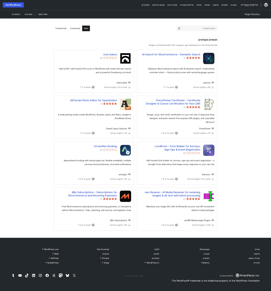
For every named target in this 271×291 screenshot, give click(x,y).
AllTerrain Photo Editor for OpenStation (93, 100)
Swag (105, 262)
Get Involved (103, 249)
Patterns (205, 262)
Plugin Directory (252, 14)
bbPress (54, 258)
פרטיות (257, 262)
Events (106, 254)
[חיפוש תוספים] (179, 28)
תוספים (206, 258)
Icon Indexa (110, 54)
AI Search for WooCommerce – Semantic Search (171, 54)
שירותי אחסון (254, 258)
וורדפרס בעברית (226, 276)
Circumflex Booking (105, 146)
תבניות (206, 254)
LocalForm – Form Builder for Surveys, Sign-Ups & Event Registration (177, 148)
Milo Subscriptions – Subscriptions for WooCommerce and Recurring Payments (92, 194)
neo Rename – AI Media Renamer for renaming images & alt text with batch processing (172, 194)
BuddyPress (52, 262)
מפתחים (155, 258)
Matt (55, 254)
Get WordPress (13, 5)
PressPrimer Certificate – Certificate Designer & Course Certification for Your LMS (173, 102)
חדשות (257, 254)
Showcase (204, 249)
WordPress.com (50, 249)
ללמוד (156, 249)
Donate (104, 258)
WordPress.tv (151, 262)
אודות (257, 249)
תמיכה (156, 254)
